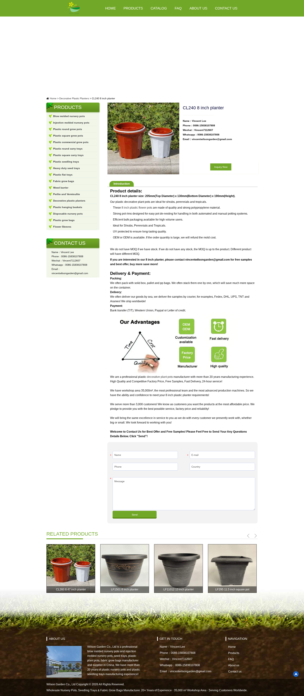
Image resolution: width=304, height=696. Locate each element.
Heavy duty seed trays (66, 168)
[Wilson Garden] (74, 8)
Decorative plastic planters (69, 200)
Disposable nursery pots (68, 213)
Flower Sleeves (62, 226)
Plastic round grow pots (67, 129)
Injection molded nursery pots (71, 122)
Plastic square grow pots (68, 135)
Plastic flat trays (62, 174)
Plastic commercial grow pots (70, 142)
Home (110, 8)
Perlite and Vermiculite (66, 194)
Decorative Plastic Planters (74, 98)
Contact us (226, 8)
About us (198, 8)
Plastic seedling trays (66, 161)
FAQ (178, 8)
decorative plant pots (160, 376)
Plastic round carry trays (68, 148)
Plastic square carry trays (68, 155)
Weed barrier (60, 187)
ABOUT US (57, 638)
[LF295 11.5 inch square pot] (232, 568)
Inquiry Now (220, 167)
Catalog (159, 8)
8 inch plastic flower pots (137, 207)
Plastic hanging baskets (67, 207)
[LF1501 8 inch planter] (124, 568)
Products (133, 8)
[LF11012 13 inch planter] (178, 568)
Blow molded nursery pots (69, 116)
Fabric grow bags (63, 181)
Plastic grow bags (64, 220)
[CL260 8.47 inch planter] (71, 568)
